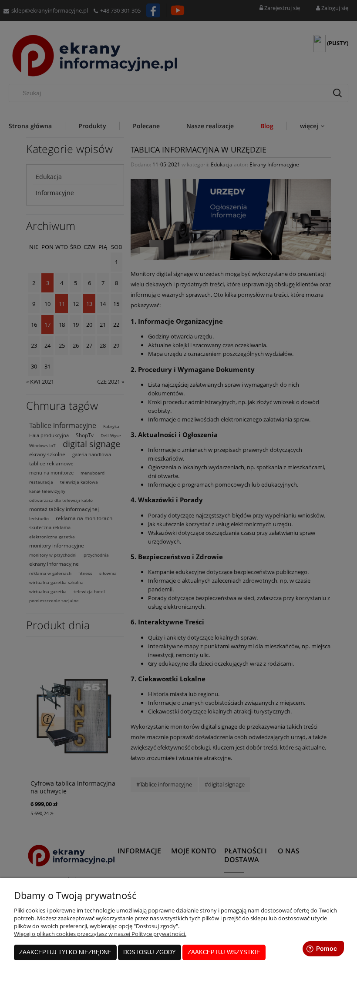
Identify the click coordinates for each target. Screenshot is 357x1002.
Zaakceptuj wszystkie (224, 952)
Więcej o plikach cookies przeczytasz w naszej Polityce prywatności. (100, 934)
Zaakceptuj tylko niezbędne (65, 952)
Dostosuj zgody (149, 952)
